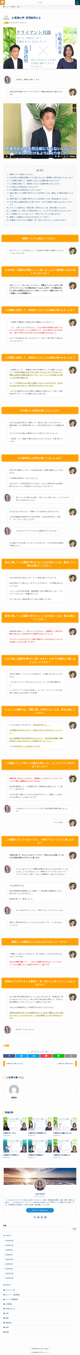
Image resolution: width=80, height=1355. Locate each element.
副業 (7, 22)
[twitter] (38, 1217)
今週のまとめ (10, 1309)
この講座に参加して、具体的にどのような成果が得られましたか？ (35, 180)
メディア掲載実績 (12, 1299)
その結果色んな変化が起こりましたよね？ (26, 190)
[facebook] (34, 1217)
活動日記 (9, 1323)
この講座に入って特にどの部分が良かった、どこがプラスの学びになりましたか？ (41, 211)
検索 (4, 1225)
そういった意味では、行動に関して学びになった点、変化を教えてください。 (39, 208)
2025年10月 (10, 1241)
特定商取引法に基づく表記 (40, 1348)
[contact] (45, 1217)
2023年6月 (9, 1255)
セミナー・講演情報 (13, 1295)
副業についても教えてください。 (22, 174)
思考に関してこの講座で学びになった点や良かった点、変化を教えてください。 (40, 199)
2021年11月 (9, 1278)
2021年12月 (10, 1273)
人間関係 (9, 1304)
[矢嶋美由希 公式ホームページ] (40, 2)
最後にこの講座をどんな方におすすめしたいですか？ (30, 217)
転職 (7, 1332)
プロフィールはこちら (40, 1210)
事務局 (14, 1098)
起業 (7, 1327)
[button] (2, 2)
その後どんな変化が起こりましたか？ (24, 187)
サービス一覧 (10, 1290)
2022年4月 (9, 1269)
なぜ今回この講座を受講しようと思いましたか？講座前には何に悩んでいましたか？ (41, 177)
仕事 (7, 1313)
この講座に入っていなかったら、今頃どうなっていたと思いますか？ (36, 214)
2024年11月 (9, 1245)
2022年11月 (9, 1259)
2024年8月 (9, 1250)
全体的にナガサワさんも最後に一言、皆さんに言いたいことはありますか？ (38, 220)
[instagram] (41, 1217)
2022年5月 (9, 1264)
